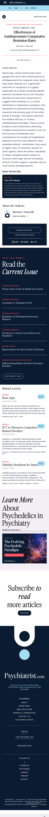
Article (16, 28)
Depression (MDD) (40, 17)
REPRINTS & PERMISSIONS (24, 713)
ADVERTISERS (24, 706)
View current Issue (13, 376)
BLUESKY (24, 779)
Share (16, 8)
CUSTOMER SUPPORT (24, 720)
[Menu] (5, 2)
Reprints (33, 8)
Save (10, 8)
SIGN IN (24, 731)
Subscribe (24, 613)
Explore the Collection (10, 530)
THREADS (24, 776)
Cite (26, 8)
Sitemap (34, 806)
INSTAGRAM (24, 769)
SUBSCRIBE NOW (24, 746)
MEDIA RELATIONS (24, 709)
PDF (21, 8)
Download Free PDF (24, 230)
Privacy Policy (9, 799)
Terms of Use (20, 799)
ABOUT (24, 702)
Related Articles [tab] (23, 60)
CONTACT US (25, 716)
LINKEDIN (24, 772)
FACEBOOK (24, 765)
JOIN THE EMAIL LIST (24, 737)
